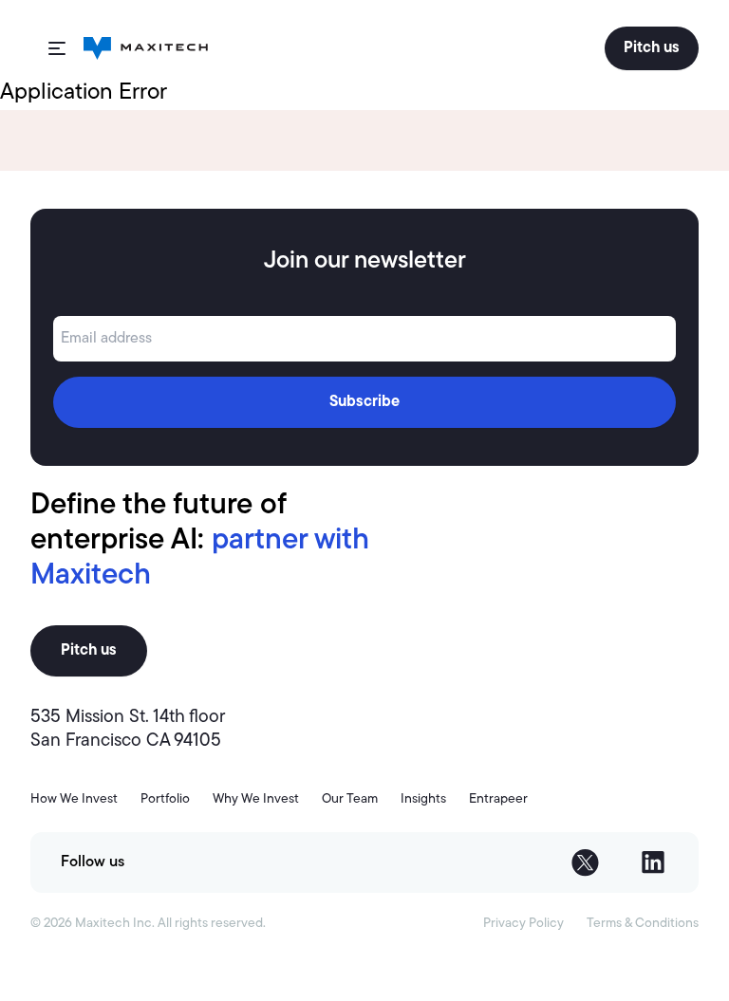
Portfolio (165, 799)
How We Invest (74, 799)
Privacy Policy (523, 924)
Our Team (350, 799)
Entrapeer (498, 799)
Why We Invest (256, 799)
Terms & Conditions (643, 924)
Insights (423, 799)
